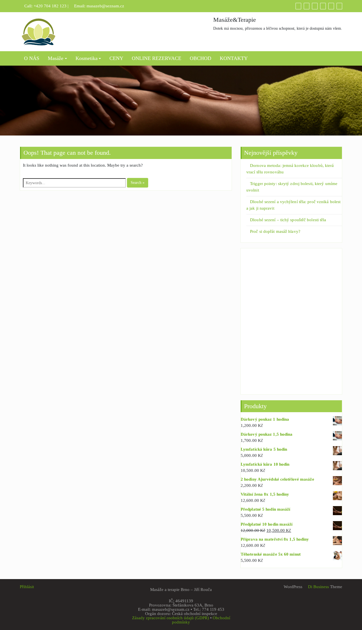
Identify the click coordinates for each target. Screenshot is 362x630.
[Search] (339, 6)
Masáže (55, 58)
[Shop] (298, 6)
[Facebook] (323, 6)
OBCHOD (200, 58)
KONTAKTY (234, 58)
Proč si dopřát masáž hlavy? (275, 231)
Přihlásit (27, 586)
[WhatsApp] (331, 6)
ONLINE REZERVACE (156, 58)
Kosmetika (87, 58)
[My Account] (315, 6)
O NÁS (31, 58)
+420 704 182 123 (50, 6)
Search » (138, 182)
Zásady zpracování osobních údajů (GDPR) (170, 618)
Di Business (318, 586)
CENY (116, 58)
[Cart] (306, 6)
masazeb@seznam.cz (105, 6)
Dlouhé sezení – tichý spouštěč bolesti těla (288, 220)
